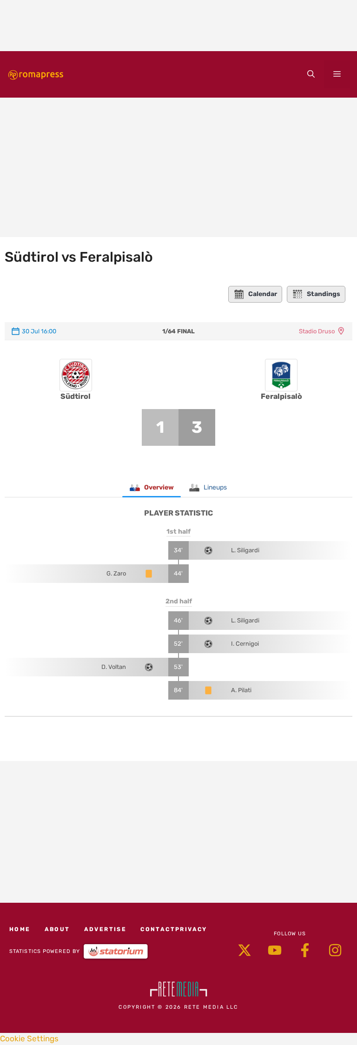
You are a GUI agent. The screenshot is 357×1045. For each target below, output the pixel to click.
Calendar (262, 294)
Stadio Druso (317, 331)
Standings (323, 294)
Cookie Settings (29, 1038)
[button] (311, 74)
